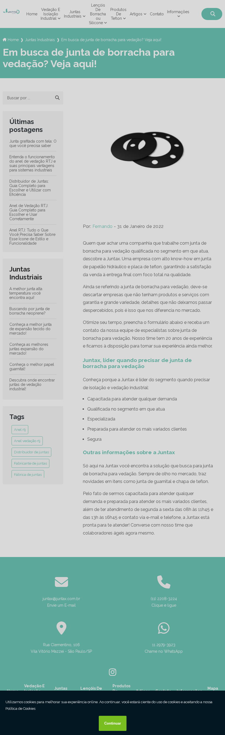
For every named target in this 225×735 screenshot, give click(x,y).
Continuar (112, 723)
